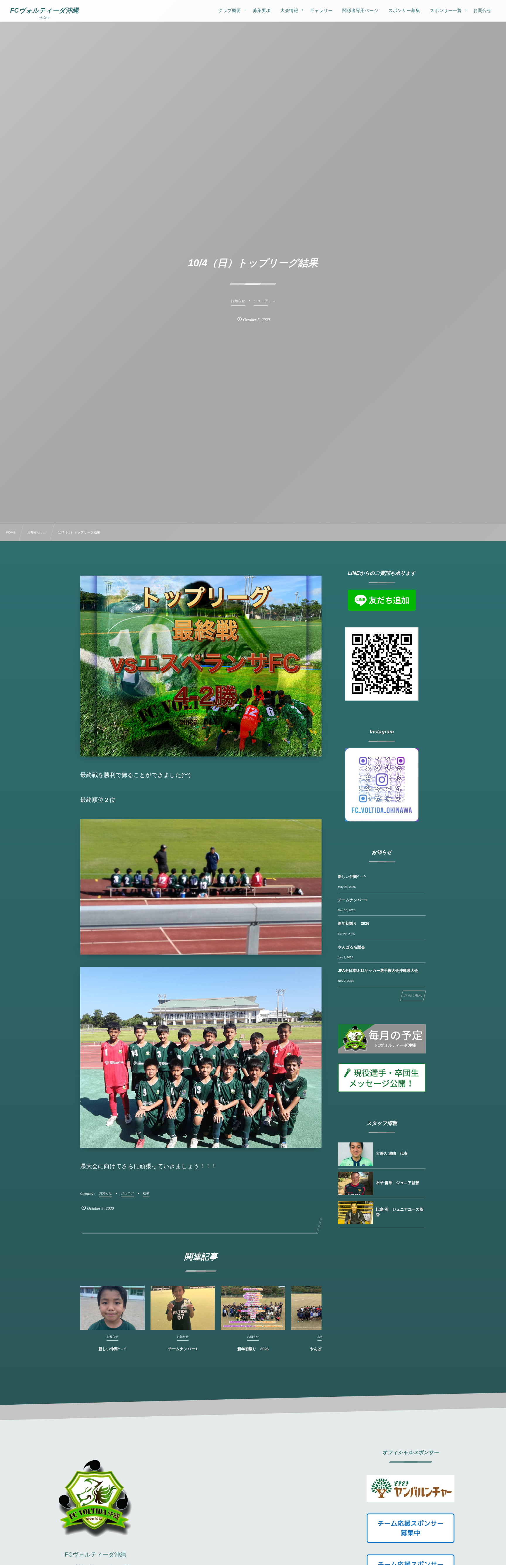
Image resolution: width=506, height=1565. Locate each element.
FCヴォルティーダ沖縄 (44, 10)
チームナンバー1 (182, 1349)
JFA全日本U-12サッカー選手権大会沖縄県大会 (378, 970)
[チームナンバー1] (183, 1308)
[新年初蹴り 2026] (253, 1308)
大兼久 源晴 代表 (392, 1153)
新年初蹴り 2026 (253, 1349)
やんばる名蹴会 (351, 947)
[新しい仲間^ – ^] (112, 1308)
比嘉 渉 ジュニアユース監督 (399, 1212)
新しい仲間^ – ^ (112, 1349)
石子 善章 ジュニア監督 (397, 1182)
